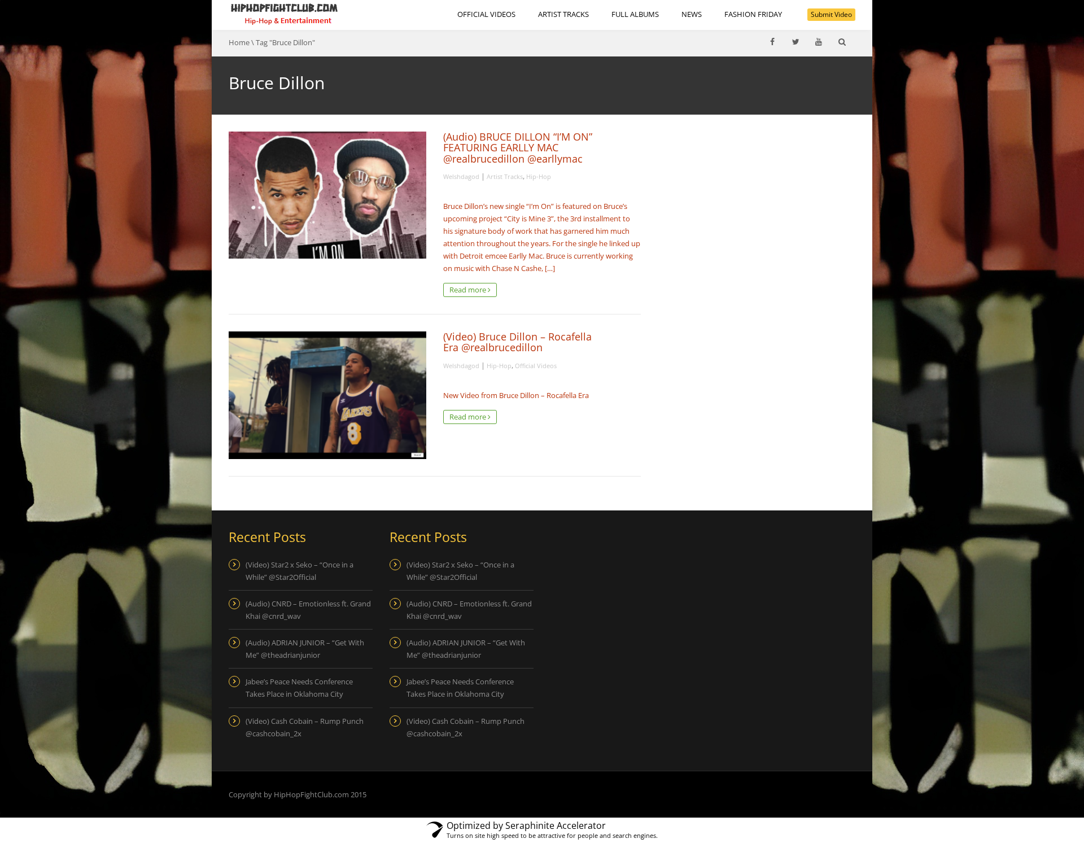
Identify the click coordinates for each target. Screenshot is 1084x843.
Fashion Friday (753, 14)
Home (239, 42)
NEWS (691, 14)
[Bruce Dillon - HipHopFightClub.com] (284, 14)
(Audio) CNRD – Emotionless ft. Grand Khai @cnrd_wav (308, 610)
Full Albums (635, 14)
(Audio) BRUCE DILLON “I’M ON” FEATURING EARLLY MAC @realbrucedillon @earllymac (517, 147)
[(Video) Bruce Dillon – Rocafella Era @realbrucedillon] (327, 394)
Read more (468, 290)
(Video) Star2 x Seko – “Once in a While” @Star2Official (299, 571)
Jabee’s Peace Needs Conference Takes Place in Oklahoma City (299, 687)
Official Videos (486, 14)
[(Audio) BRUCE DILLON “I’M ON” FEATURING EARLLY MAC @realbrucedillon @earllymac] (327, 195)
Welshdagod (461, 176)
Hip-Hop (538, 176)
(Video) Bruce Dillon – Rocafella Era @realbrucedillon (517, 342)
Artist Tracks (563, 14)
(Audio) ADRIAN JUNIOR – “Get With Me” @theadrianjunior (305, 648)
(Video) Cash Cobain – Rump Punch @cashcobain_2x (305, 727)
